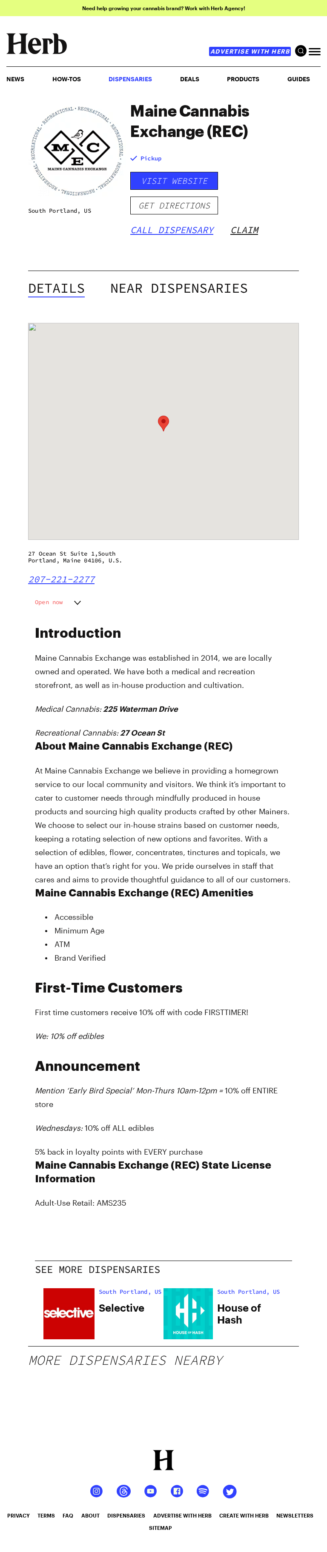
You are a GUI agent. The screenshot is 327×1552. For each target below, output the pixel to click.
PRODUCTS (243, 79)
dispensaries (126, 1515)
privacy (18, 1515)
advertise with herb (250, 51)
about (90, 1515)
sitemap (160, 1528)
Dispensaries (130, 79)
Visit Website (174, 180)
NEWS (15, 79)
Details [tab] (56, 288)
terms (46, 1515)
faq (68, 1515)
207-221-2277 (61, 579)
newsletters (294, 1515)
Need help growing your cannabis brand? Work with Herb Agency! (163, 8)
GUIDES (298, 79)
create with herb (244, 1515)
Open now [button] (49, 602)
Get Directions (174, 205)
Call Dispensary (171, 230)
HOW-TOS (66, 79)
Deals (189, 79)
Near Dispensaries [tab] (179, 288)
